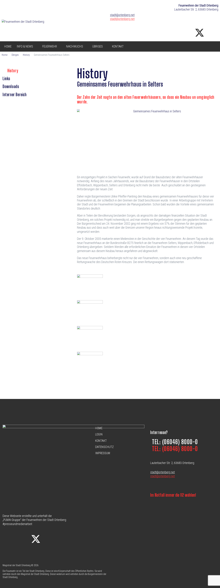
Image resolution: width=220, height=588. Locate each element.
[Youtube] (214, 32)
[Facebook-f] (170, 32)
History (26, 55)
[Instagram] (185, 32)
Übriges (15, 55)
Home (4, 55)
